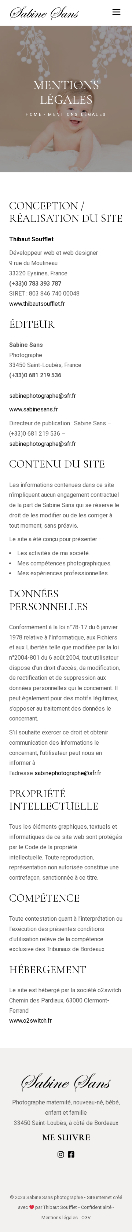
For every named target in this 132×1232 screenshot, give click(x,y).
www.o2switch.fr (30, 1020)
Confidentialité (96, 1207)
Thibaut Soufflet (60, 1207)
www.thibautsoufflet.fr (37, 303)
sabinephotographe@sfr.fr (42, 395)
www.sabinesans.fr (33, 409)
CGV (86, 1217)
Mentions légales (59, 1217)
